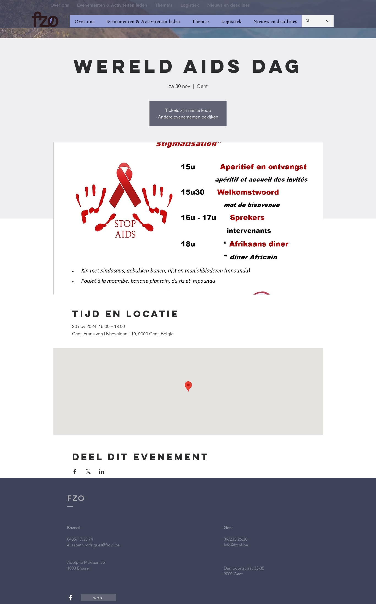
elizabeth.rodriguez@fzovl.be (93, 545)
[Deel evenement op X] (88, 471)
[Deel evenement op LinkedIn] (101, 471)
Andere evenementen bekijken (188, 117)
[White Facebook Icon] (70, 597)
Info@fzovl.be (236, 545)
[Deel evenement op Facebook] (74, 471)
